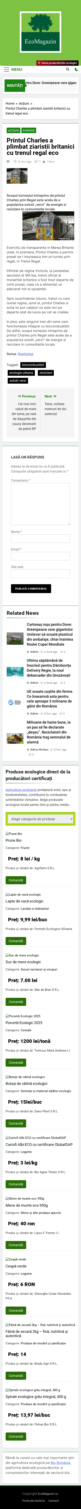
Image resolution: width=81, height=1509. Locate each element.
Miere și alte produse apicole (41, 1213)
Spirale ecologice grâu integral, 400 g (36, 1396)
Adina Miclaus (39, 749)
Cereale (26, 1030)
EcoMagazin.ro (48, 1493)
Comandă (16, 880)
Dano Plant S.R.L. (46, 1111)
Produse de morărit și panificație (43, 1343)
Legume (26, 1152)
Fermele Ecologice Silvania (53, 929)
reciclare (46, 373)
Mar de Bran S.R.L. (47, 990)
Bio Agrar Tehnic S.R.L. (50, 1172)
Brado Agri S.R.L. (46, 1363)
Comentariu (20, 480)
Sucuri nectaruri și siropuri (39, 969)
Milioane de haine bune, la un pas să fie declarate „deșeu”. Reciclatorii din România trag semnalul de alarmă (49, 732)
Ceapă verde (16, 1266)
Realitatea (25, 354)
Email (16, 549)
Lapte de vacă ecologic (24, 901)
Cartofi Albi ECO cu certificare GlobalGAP (39, 1144)
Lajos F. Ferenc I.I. (46, 1233)
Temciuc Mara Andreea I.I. (52, 1050)
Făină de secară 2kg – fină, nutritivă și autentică (37, 1333)
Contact (53, 1501)
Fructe (25, 848)
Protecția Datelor (33, 1501)
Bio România (60, 1463)
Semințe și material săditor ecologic (46, 1091)
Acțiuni (13, 130)
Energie (29, 130)
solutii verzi (18, 381)
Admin (34, 652)
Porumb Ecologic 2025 (24, 1023)
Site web (17, 567)
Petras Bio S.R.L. (46, 1424)
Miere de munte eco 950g (27, 1205)
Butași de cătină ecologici (26, 1083)
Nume (16, 532)
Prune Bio (13, 840)
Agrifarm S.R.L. (44, 868)
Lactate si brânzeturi (35, 909)
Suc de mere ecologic (23, 962)
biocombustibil (33, 365)
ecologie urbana (21, 373)
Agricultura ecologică (21, 790)
